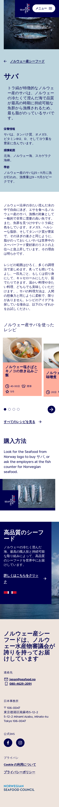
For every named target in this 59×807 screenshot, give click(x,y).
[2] (14, 409)
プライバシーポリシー (19, 772)
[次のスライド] (51, 409)
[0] (5, 409)
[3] (18, 409)
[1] (9, 409)
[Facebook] (8, 742)
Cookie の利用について (20, 764)
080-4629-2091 (20, 683)
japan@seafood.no (22, 679)
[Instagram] (20, 742)
